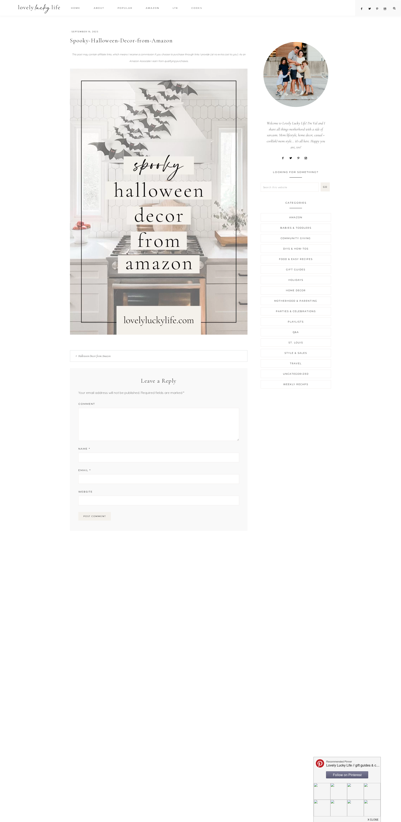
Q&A (296, 332)
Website (85, 491)
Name (84, 448)
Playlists (296, 321)
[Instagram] (307, 158)
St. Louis (295, 342)
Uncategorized (296, 373)
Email (84, 470)
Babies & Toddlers (295, 227)
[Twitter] (292, 158)
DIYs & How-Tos (295, 248)
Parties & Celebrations (296, 311)
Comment (86, 403)
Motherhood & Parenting (295, 300)
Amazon (295, 217)
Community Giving (296, 238)
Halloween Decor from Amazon (94, 356)
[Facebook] (284, 158)
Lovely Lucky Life (39, 8)
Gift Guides (295, 269)
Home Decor (296, 290)
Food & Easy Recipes (296, 259)
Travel (296, 363)
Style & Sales (295, 353)
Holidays (295, 280)
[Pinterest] (300, 158)
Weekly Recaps (295, 384)
